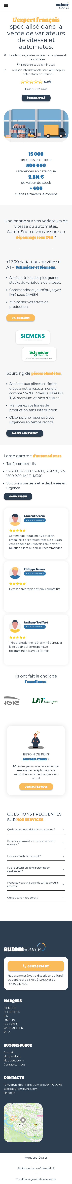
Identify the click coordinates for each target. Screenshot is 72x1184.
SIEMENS (10, 1008)
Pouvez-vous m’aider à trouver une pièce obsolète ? (31, 843)
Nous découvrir (14, 1060)
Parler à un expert (25, 433)
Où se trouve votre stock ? (22, 897)
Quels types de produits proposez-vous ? (31, 829)
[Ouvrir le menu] (6, 5)
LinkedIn (9, 1092)
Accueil (9, 1052)
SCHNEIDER (12, 1012)
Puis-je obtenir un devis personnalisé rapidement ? (28, 869)
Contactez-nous (36, 786)
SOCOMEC (11, 1024)
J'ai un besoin (20, 317)
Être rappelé (36, 97)
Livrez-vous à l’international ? (24, 856)
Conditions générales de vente (36, 1179)
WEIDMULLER (13, 1028)
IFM (6, 1016)
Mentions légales (36, 1157)
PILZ (7, 1032)
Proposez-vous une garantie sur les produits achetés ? (32, 884)
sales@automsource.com (21, 1088)
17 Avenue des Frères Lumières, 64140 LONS (33, 1084)
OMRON (9, 1020)
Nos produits (12, 1056)
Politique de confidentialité (36, 1168)
